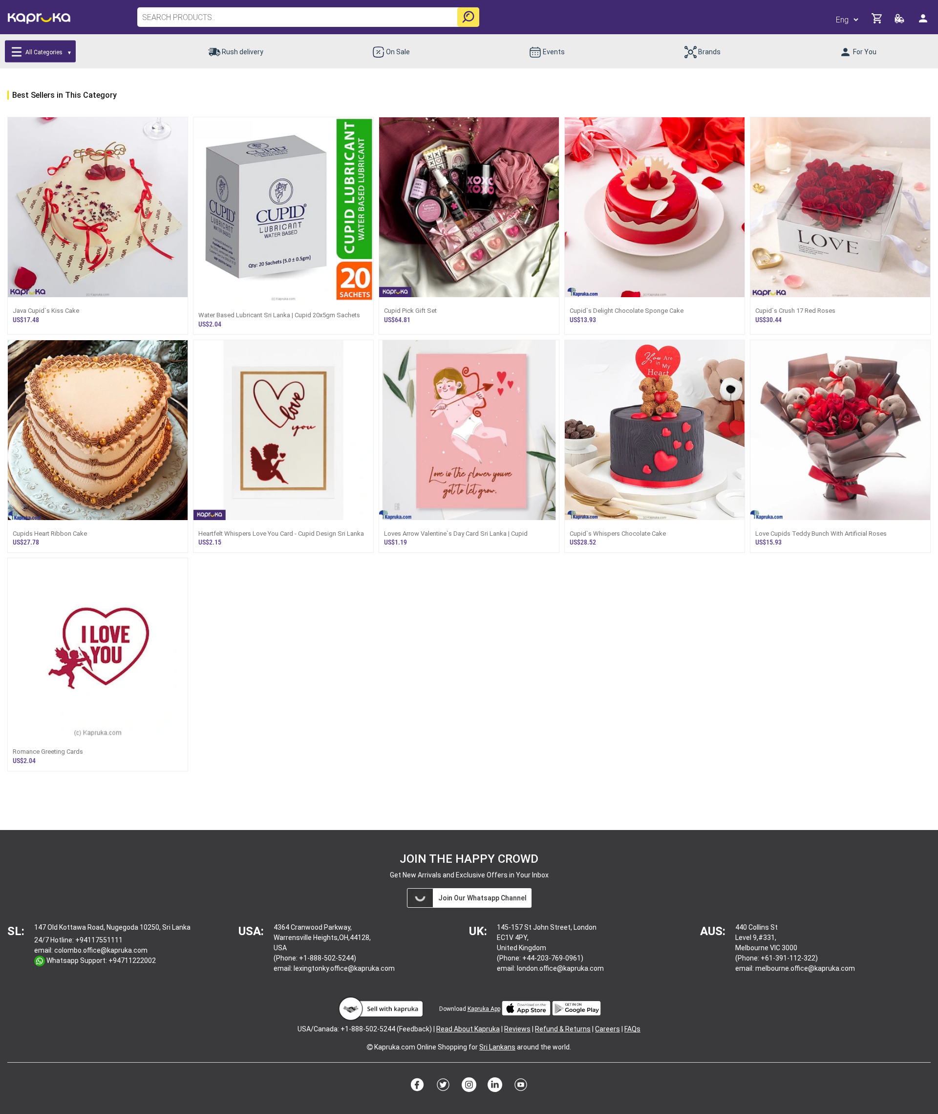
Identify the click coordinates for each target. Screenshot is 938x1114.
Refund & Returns (563, 1029)
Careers (607, 1029)
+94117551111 (99, 940)
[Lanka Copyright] (370, 1047)
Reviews (517, 1029)
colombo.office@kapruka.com (101, 950)
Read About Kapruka (468, 1029)
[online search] (468, 17)
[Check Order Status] (900, 21)
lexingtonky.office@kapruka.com (344, 968)
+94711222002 (132, 960)
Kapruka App (484, 1008)
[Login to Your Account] (924, 22)
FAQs (632, 1029)
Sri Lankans (497, 1047)
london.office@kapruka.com (560, 968)
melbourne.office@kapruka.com (805, 968)
